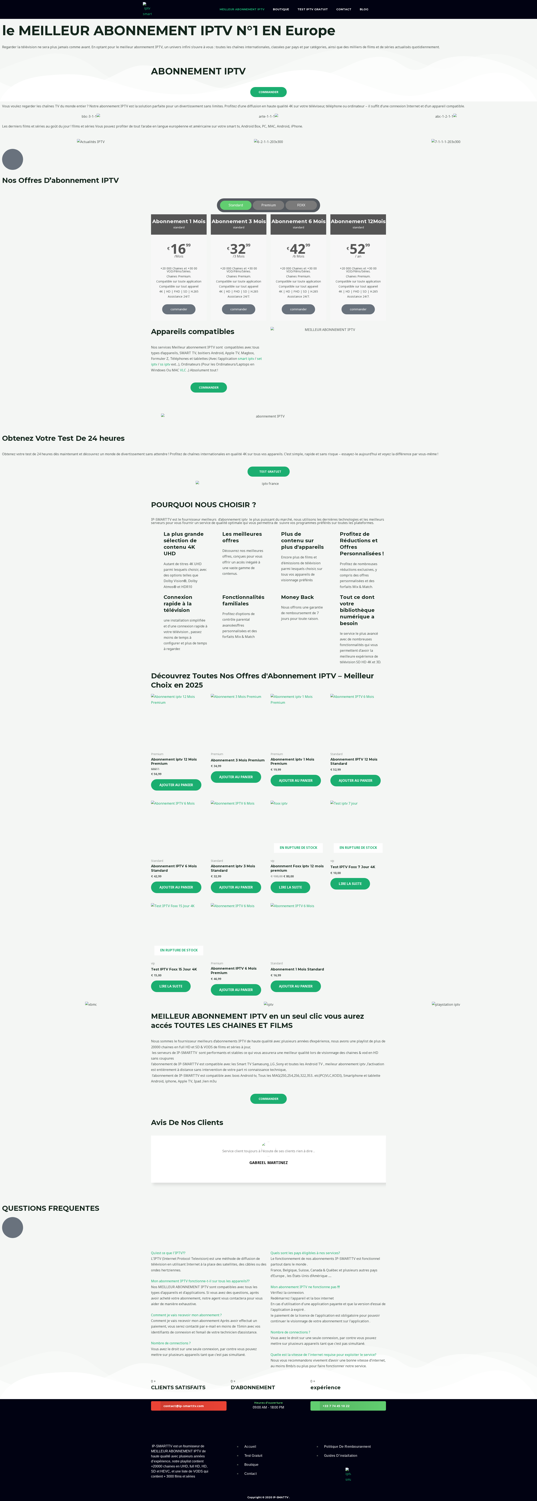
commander (179, 309)
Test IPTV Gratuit (312, 9)
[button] (168, 1253)
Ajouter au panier (176, 785)
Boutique (281, 9)
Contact (343, 9)
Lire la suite (290, 887)
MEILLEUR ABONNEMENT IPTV (242, 9)
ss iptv (165, 364)
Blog (364, 9)
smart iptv (246, 358)
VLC (183, 370)
